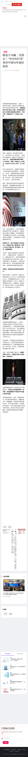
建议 (24, 749)
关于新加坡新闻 (6, 749)
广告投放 (11, 751)
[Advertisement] (14, 32)
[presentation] (23, 10)
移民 (5, 51)
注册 (14, 1)
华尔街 (4, 527)
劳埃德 (9, 527)
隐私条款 (19, 749)
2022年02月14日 (8, 70)
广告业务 (6, 1)
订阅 (6, 742)
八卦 (6, 580)
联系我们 (17, 751)
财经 (11, 657)
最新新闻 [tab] (8, 653)
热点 (11, 665)
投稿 (2, 1)
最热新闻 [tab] (21, 653)
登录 (11, 1)
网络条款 (14, 749)
